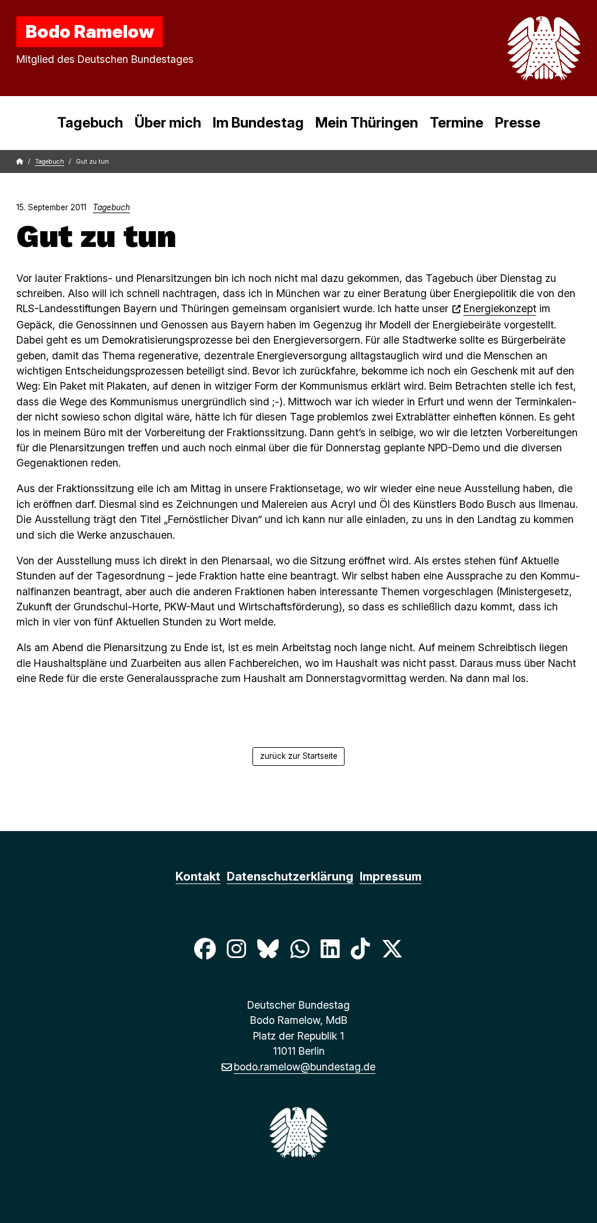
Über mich (168, 122)
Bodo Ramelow (90, 31)
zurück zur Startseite (299, 756)
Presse (517, 122)
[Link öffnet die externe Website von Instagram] (236, 949)
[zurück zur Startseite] (516, 48)
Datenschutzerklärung (290, 876)
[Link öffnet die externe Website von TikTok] (360, 949)
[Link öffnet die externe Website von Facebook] (204, 949)
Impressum (391, 876)
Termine (456, 122)
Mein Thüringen (366, 122)
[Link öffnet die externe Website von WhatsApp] (300, 949)
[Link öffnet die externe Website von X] (392, 949)
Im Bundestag (258, 122)
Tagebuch (90, 122)
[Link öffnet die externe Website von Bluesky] (268, 949)
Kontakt (197, 876)
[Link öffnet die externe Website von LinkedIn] (330, 949)
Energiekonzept (499, 308)
